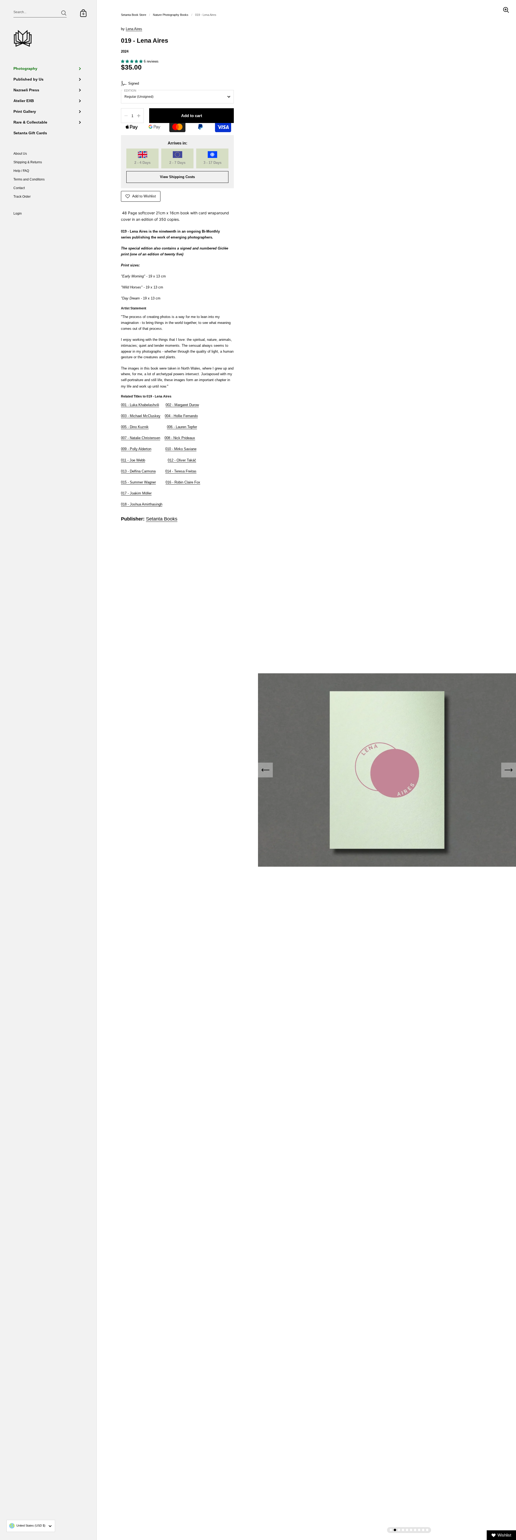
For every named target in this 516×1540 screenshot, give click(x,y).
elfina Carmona (138, 471)
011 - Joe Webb (133, 460)
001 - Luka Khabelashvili (140, 405)
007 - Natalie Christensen (140, 438)
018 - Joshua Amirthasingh (141, 504)
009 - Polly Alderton (136, 449)
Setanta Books (161, 519)
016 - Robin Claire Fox (183, 482)
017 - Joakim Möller (136, 493)
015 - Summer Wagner (138, 482)
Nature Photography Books (170, 14)
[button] (132, 61)
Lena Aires (134, 29)
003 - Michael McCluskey (140, 416)
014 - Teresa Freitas (180, 471)
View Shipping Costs (177, 177)
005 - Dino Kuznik (135, 427)
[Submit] (64, 13)
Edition (130, 90)
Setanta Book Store (133, 14)
